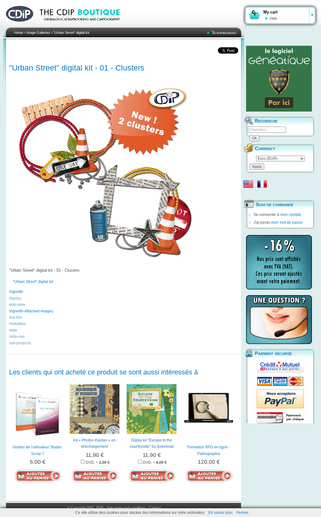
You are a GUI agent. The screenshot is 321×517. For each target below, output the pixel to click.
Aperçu (15, 298)
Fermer (242, 512)
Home (18, 32)
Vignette (16, 292)
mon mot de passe (287, 222)
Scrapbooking (224, 32)
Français (262, 184)
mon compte (290, 214)
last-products (20, 343)
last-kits (15, 317)
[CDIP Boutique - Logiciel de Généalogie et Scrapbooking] (84, 25)
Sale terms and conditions (126, 507)
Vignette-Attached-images (31, 311)
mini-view (17, 304)
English (248, 184)
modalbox (17, 323)
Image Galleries (38, 32)
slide (13, 330)
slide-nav (17, 336)
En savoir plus (220, 512)
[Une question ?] (279, 319)
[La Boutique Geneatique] (279, 79)
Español (248, 194)
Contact (155, 507)
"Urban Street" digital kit (71, 32)
